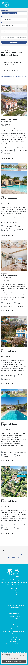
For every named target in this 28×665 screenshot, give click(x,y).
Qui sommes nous (14, 616)
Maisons (23, 555)
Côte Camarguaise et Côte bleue (14, 605)
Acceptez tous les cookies (14, 661)
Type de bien (5, 16)
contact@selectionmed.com (14, 643)
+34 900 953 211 (16, 641)
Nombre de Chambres (7, 29)
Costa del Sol (14, 591)
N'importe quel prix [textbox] (8, 25)
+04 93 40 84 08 (15, 639)
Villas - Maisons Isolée (14, 557)
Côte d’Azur (14, 603)
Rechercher (14, 42)
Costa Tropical (14, 595)
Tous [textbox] (3, 31)
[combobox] (14, 13)
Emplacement (5, 10)
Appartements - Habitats (10, 555)
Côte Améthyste (14, 607)
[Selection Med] (5, 4)
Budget (3, 22)
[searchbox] (18, 13)
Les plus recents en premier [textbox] (10, 70)
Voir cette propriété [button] (8, 158)
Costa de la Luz (14, 593)
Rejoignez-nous (14, 618)
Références (4, 35)
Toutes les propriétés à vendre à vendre (13, 76)
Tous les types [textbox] (6, 19)
